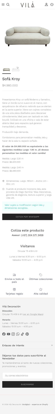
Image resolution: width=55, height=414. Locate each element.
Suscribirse (27, 384)
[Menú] (3, 4)
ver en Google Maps (33, 314)
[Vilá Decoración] (27, 4)
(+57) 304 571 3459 (32, 235)
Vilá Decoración (15, 404)
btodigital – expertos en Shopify (35, 404)
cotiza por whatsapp (27, 217)
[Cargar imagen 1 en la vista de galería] (27, 36)
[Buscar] (9, 4)
